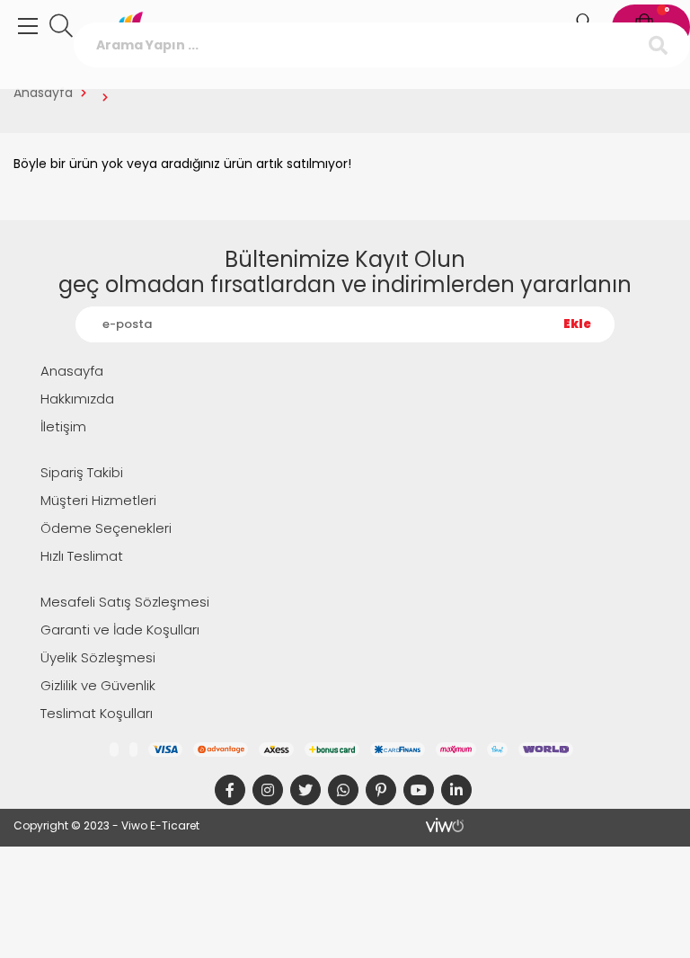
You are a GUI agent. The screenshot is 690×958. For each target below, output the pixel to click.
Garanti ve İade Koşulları (119, 629)
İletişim (63, 426)
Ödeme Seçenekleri (106, 528)
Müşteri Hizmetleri (98, 500)
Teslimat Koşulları (96, 713)
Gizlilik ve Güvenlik (97, 685)
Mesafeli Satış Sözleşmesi (124, 601)
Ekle (577, 324)
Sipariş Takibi (81, 472)
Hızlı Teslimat (81, 555)
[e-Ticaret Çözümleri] (445, 825)
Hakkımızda (77, 398)
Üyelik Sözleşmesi (97, 657)
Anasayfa (43, 93)
